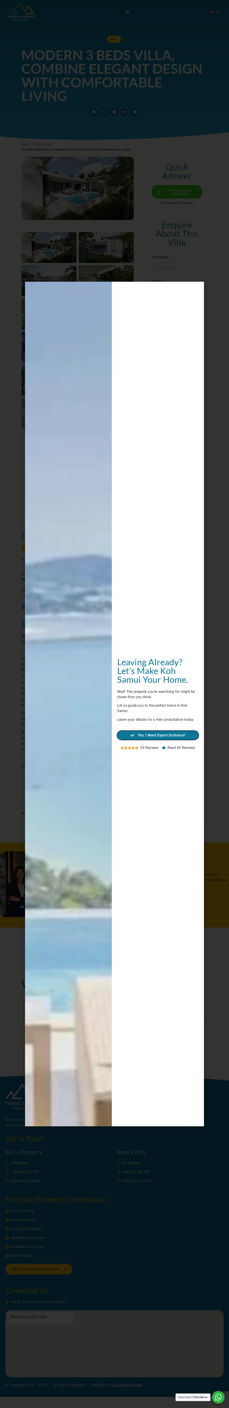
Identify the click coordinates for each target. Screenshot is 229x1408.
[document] (114, 704)
